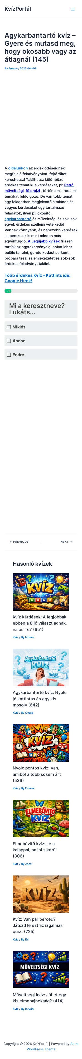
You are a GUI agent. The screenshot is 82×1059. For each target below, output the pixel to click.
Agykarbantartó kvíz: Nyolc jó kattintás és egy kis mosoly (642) (40, 698)
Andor (19, 341)
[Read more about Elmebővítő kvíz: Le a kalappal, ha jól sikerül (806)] (41, 818)
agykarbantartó (18, 219)
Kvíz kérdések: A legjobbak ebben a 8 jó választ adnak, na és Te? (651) (40, 623)
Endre (18, 355)
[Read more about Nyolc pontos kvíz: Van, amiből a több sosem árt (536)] (41, 743)
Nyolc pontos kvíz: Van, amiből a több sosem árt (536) (37, 774)
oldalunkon (18, 168)
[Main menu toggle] (72, 9)
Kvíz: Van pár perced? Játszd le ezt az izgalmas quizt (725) (38, 925)
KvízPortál (18, 8)
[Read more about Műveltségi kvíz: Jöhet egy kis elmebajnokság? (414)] (41, 969)
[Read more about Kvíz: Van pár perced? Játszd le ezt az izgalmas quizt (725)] (41, 894)
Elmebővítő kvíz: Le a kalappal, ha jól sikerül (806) (35, 850)
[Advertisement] (41, 118)
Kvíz (15, 637)
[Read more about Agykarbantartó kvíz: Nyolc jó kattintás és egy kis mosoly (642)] (41, 667)
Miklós (19, 327)
